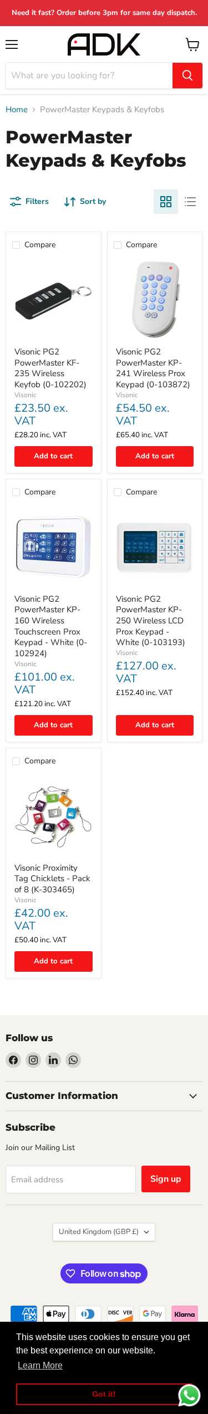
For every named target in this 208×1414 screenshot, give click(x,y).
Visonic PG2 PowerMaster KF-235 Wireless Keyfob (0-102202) (50, 368)
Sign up (165, 1179)
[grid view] (166, 201)
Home (17, 109)
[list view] (190, 201)
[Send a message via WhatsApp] (189, 1395)
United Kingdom (99, 1232)
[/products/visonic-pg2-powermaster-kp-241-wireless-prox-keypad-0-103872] (155, 299)
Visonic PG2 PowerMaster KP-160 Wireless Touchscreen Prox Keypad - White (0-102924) (50, 626)
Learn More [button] (40, 1365)
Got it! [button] (104, 1394)
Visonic (25, 395)
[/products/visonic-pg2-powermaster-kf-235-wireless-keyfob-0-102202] (53, 299)
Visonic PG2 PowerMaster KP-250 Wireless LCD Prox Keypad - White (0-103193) (150, 620)
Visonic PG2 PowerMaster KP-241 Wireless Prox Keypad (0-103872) (153, 368)
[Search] (187, 75)
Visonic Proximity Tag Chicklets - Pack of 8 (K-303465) (52, 878)
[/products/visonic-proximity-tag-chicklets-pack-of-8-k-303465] (53, 816)
